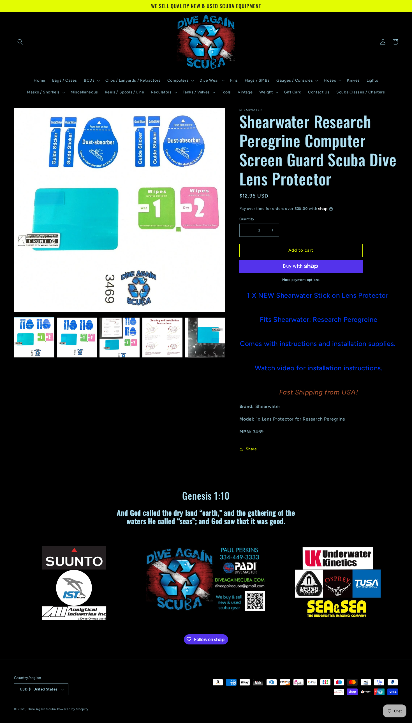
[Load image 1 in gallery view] (34, 338)
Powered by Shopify (73, 709)
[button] (20, 42)
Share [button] (251, 449)
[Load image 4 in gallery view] (162, 338)
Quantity (246, 219)
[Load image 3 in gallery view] (119, 338)
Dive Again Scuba (42, 709)
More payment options (301, 280)
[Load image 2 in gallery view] (77, 338)
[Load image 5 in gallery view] (205, 338)
